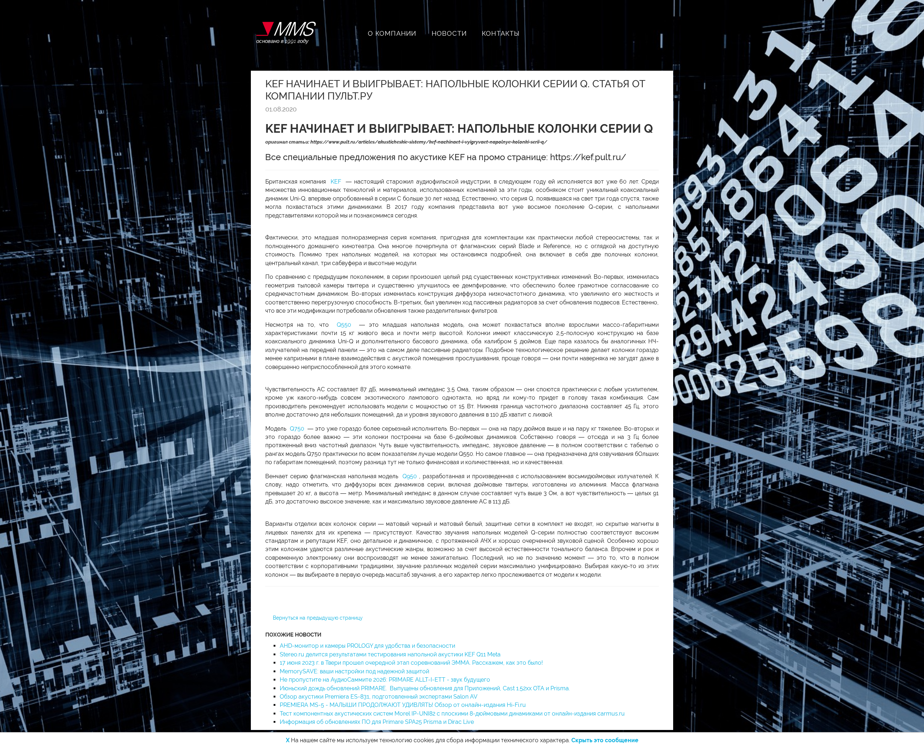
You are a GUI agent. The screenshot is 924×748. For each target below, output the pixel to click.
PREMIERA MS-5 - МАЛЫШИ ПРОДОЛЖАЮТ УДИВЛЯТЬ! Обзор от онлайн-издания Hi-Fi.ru (403, 704)
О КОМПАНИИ (392, 33)
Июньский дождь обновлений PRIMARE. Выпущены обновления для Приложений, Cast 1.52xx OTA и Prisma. (425, 688)
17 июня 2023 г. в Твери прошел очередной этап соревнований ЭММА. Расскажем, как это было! (411, 662)
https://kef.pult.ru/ (588, 157)
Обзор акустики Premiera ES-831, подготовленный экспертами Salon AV (379, 696)
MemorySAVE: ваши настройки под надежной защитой (354, 671)
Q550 (346, 324)
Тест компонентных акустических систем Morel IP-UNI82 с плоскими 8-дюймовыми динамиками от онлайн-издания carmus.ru (452, 713)
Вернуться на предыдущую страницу (318, 618)
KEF (337, 181)
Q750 (298, 428)
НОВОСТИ (449, 33)
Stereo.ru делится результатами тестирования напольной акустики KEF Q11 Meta (390, 654)
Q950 (410, 476)
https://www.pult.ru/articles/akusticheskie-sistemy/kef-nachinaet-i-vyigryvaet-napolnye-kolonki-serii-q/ (428, 142)
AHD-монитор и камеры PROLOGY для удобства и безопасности (367, 645)
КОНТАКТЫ (501, 33)
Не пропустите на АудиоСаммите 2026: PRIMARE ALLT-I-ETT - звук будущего (385, 679)
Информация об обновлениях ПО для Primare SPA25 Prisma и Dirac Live (377, 721)
